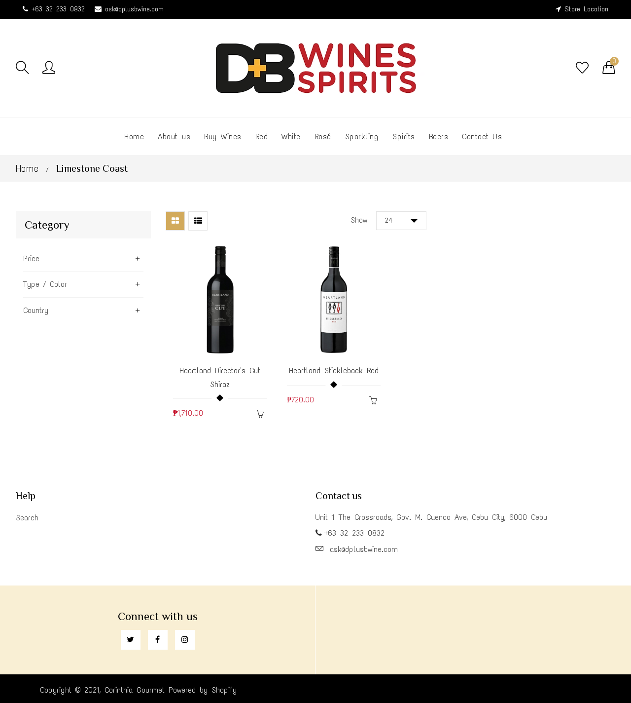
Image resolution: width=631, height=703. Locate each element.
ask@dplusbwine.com (134, 9)
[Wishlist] (582, 68)
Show (359, 220)
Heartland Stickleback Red (334, 370)
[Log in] (48, 68)
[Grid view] (175, 221)
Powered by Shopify (203, 690)
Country (35, 310)
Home (27, 168)
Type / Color (45, 284)
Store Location (586, 9)
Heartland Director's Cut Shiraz (219, 377)
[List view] (198, 221)
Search (27, 517)
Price (31, 258)
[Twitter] (130, 640)
